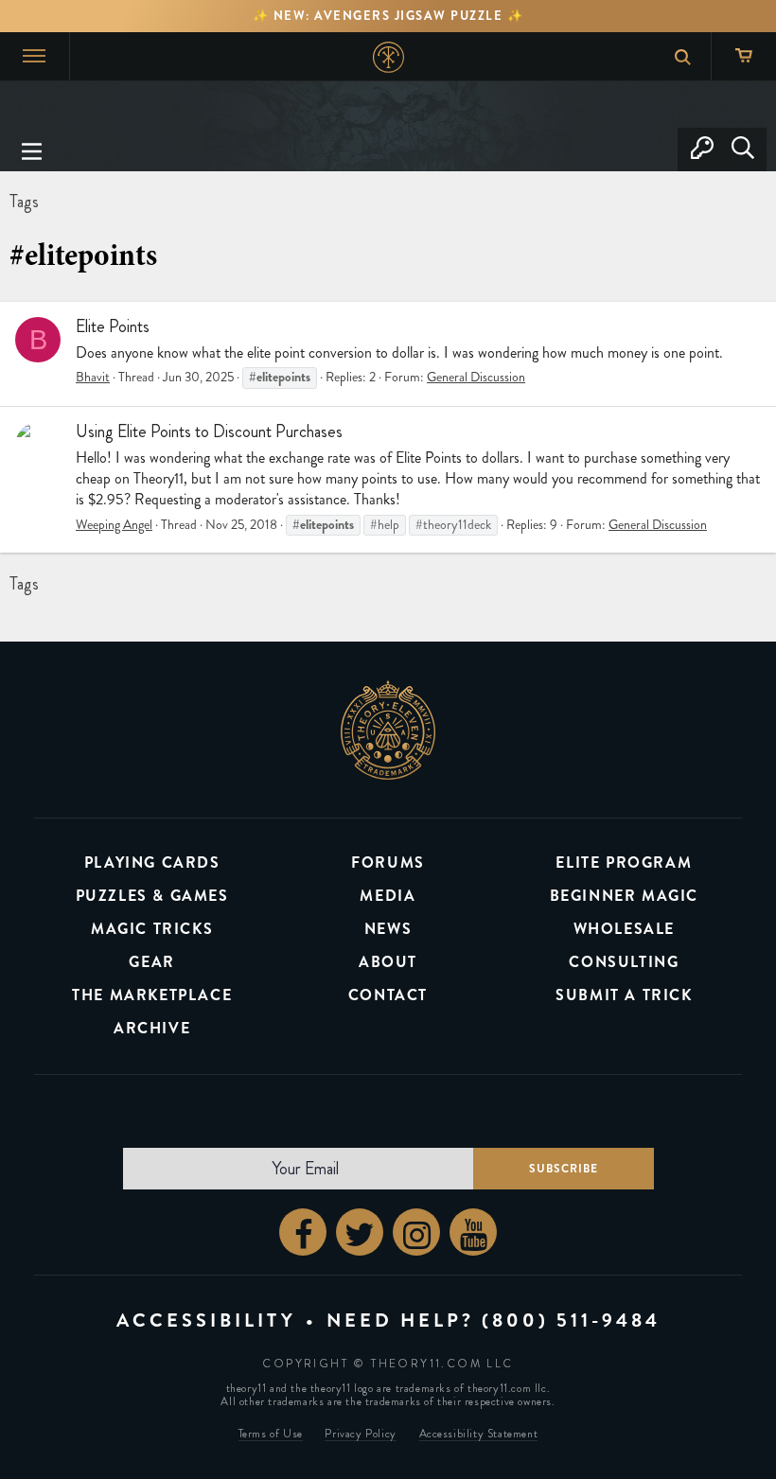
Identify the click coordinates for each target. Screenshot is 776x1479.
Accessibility (206, 1320)
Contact (388, 995)
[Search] (742, 149)
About (388, 962)
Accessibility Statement (478, 1434)
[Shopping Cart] (743, 56)
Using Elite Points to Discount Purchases (209, 431)
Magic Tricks (152, 929)
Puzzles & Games (152, 896)
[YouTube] (473, 1232)
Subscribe (563, 1168)
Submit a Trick (624, 995)
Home (388, 57)
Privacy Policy (360, 1434)
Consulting (624, 962)
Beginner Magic (624, 896)
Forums (388, 862)
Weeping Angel (114, 525)
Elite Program (624, 862)
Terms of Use (270, 1434)
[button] (32, 149)
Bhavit (93, 377)
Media (387, 896)
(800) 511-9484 (571, 1320)
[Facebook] (302, 1232)
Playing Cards (152, 862)
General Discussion (476, 377)
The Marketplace (152, 995)
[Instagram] (416, 1232)
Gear (151, 962)
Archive (152, 1028)
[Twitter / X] (359, 1232)
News (388, 929)
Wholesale (624, 929)
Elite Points (113, 326)
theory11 (388, 729)
